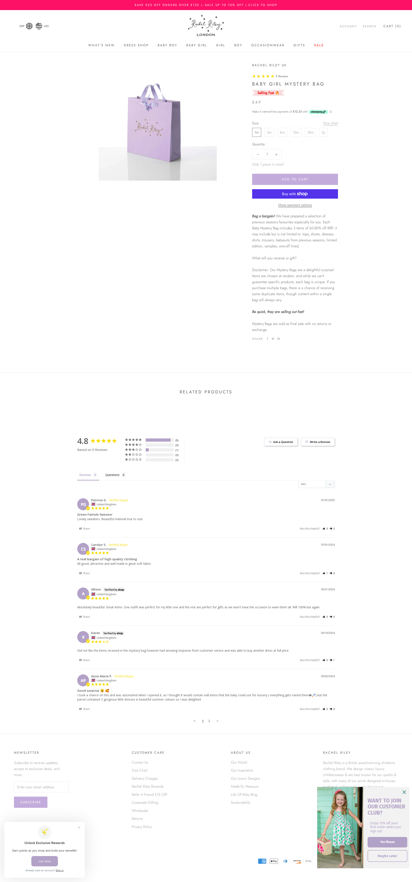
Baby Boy (167, 45)
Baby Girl (196, 45)
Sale (319, 45)
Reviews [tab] (85, 475)
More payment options (295, 204)
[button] (325, 528)
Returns (137, 818)
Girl (220, 45)
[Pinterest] (278, 338)
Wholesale (140, 810)
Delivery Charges (145, 778)
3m (269, 132)
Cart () (392, 26)
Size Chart (139, 770)
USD (46, 26)
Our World (239, 762)
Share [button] (86, 528)
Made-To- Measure (245, 786)
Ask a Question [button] (283, 442)
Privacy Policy (142, 826)
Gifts (299, 45)
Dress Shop (136, 45)
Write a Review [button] (320, 442)
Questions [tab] (112, 475)
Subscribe (30, 802)
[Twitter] (273, 338)
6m (282, 132)
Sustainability (240, 802)
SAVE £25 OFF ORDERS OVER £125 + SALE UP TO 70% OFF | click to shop (206, 5)
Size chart (330, 123)
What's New (101, 45)
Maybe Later (387, 856)
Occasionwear (268, 45)
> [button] (217, 721)
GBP (21, 26)
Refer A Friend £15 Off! (150, 794)
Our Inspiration (242, 770)
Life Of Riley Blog (244, 794)
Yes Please (387, 842)
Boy (238, 45)
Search (369, 26)
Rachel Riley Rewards (148, 786)
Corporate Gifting (145, 802)
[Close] (404, 792)
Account (348, 26)
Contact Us (140, 762)
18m (310, 132)
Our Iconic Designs (245, 778)
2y (323, 132)
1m (256, 132)
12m (296, 132)
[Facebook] (267, 338)
